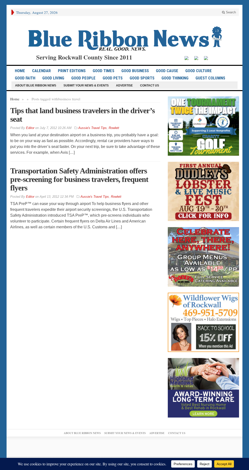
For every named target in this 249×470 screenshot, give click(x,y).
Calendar (41, 70)
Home (14, 98)
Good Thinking (174, 78)
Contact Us (149, 85)
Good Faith (25, 78)
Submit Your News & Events (86, 85)
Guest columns (210, 78)
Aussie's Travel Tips (92, 128)
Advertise (124, 85)
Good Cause (167, 70)
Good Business (135, 70)
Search (230, 12)
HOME (20, 70)
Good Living (53, 78)
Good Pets (113, 78)
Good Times (103, 70)
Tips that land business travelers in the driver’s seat (82, 114)
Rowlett (114, 128)
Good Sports (142, 78)
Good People (83, 78)
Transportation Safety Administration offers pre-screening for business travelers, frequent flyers (79, 179)
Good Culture (198, 70)
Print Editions (72, 70)
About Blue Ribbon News (35, 85)
